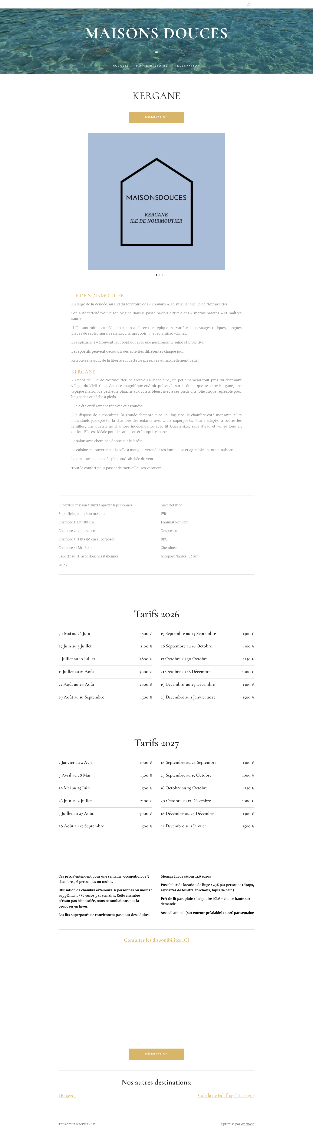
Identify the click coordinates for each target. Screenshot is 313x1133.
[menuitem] (123, 66)
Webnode (247, 1124)
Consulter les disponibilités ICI (156, 940)
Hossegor (67, 1095)
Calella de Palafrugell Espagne (226, 1095)
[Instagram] (248, 4)
